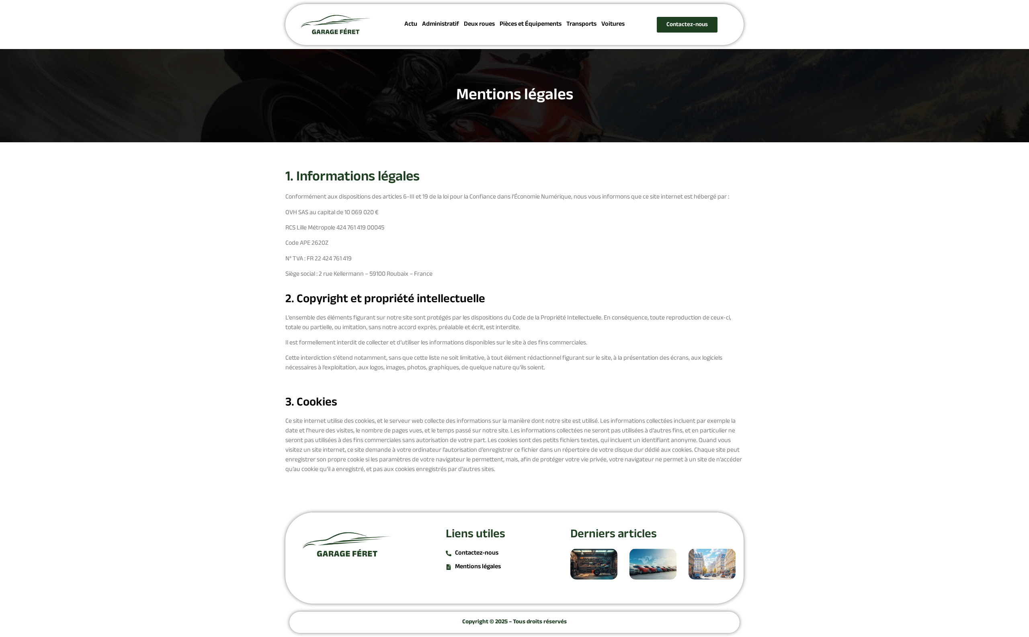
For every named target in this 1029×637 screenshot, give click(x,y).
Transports (581, 24)
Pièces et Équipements (531, 24)
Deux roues (479, 24)
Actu (410, 24)
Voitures (613, 24)
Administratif (440, 24)
